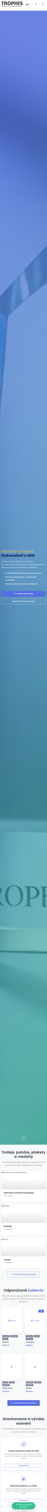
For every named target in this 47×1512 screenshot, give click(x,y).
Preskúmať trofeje (25, 593)
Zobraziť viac (23, 1465)
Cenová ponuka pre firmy (24, 1505)
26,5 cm (6, 1385)
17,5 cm (29, 1336)
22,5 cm (29, 1339)
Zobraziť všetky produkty (23, 601)
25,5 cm (14, 1336)
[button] (28, 4)
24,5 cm (29, 1385)
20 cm (36, 1336)
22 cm (12, 1382)
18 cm (5, 1382)
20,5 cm (6, 1336)
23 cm (5, 1339)
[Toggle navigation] (43, 4)
